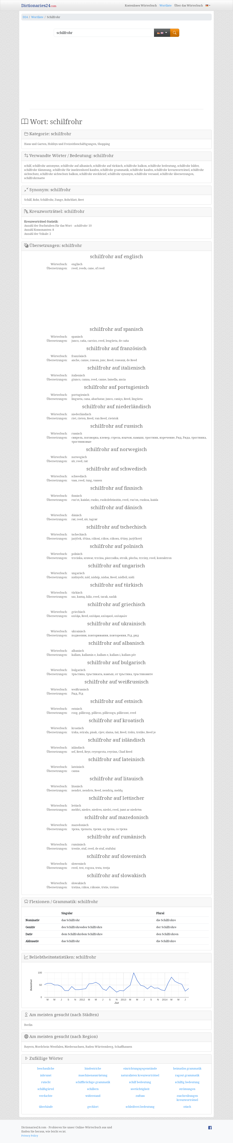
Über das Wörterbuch (188, 5)
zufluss (140, 1096)
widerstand (92, 1096)
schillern (93, 1089)
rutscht (45, 1082)
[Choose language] (162, 33)
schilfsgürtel (46, 1089)
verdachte (45, 1096)
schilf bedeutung (140, 1082)
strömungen (187, 1089)
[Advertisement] (116, 74)
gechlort (92, 1107)
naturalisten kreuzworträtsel (140, 1075)
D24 (25, 17)
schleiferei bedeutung (140, 1107)
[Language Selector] (208, 5)
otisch (187, 1107)
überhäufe (46, 1107)
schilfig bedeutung (187, 1082)
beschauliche (45, 1068)
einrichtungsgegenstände (140, 1068)
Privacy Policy (29, 1135)
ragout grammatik (187, 1075)
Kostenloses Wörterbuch (141, 5)
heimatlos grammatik (187, 1068)
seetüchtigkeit (140, 1089)
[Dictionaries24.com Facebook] (210, 1127)
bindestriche (93, 1068)
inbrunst (45, 1075)
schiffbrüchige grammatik (93, 1082)
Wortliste (165, 5)
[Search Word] (174, 33)
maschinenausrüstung (92, 1075)
